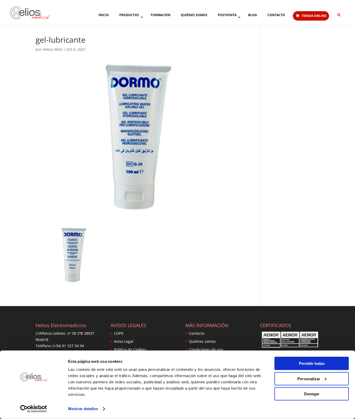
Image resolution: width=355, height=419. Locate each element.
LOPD (118, 333)
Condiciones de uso (206, 349)
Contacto (196, 333)
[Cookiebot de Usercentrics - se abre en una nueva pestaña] (33, 409)
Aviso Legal (123, 341)
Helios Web (52, 49)
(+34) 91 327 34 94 (68, 345)
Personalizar (308, 378)
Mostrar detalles (83, 409)
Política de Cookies (130, 349)
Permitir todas (312, 363)
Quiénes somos (202, 341)
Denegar (311, 394)
